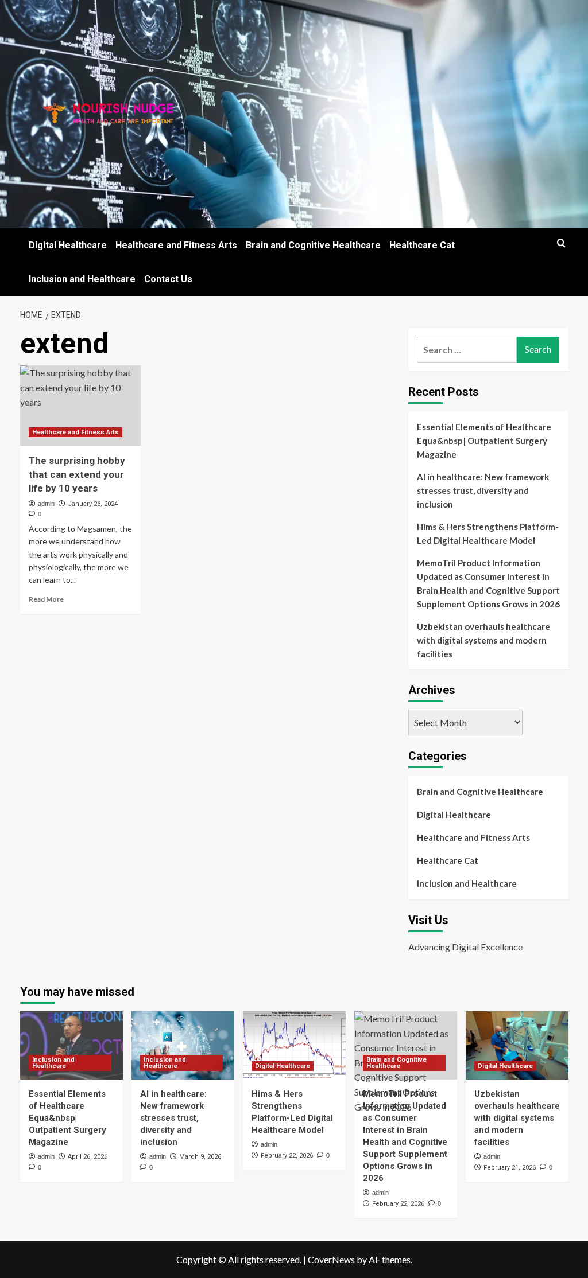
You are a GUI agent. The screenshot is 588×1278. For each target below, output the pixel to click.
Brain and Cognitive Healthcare (313, 245)
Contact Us (168, 279)
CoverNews (331, 1259)
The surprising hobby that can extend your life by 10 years (77, 474)
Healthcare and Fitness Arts (176, 245)
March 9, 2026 (200, 1156)
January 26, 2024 (93, 504)
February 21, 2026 (509, 1167)
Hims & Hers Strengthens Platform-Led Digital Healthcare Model (488, 533)
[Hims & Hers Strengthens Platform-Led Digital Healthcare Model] (294, 1045)
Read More (46, 599)
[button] (561, 243)
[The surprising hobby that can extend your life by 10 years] (80, 405)
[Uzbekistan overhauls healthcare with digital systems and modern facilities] (517, 1045)
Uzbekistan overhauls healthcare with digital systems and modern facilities (483, 640)
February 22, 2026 (287, 1155)
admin (46, 503)
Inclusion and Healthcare (82, 279)
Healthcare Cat (422, 245)
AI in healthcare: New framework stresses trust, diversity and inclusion (483, 490)
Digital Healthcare (68, 245)
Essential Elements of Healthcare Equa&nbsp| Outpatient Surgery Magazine (484, 440)
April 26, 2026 (87, 1156)
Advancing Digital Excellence (465, 946)
